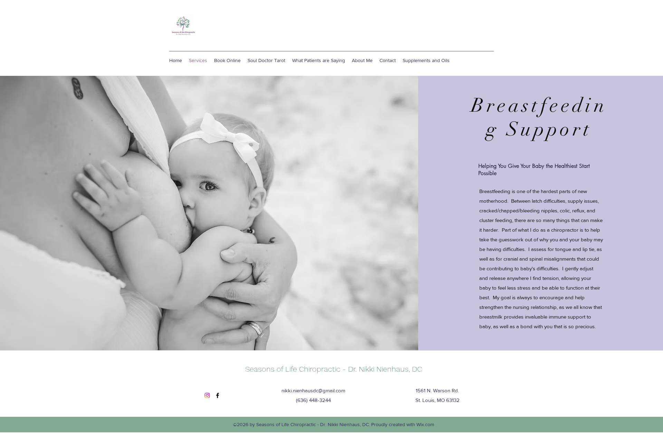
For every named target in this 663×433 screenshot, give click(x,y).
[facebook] (217, 395)
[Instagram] (207, 395)
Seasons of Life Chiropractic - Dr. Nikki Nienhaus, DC (333, 369)
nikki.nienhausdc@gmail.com (313, 390)
